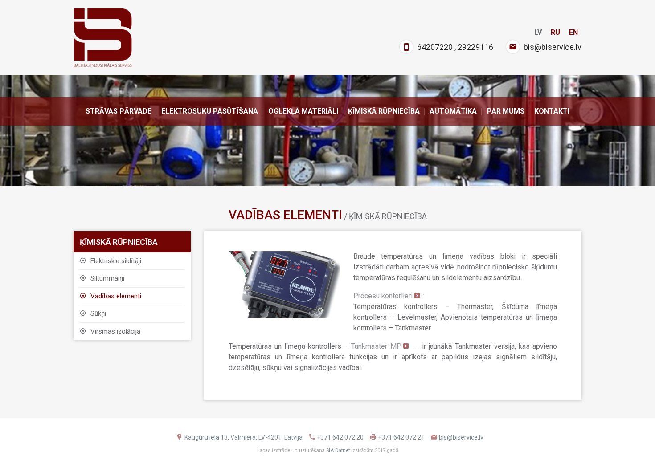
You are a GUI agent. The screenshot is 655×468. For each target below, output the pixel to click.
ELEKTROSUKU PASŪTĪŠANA (209, 111)
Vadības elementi (115, 296)
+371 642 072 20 (340, 437)
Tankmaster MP (376, 346)
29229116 (475, 47)
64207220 (435, 47)
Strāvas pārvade (118, 111)
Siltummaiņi (106, 278)
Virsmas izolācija (114, 331)
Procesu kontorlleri (383, 296)
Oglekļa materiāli (303, 111)
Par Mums (505, 111)
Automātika (453, 111)
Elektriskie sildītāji (115, 261)
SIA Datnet (338, 450)
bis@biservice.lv (552, 47)
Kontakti (551, 111)
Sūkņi (97, 313)
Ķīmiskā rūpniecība (384, 111)
